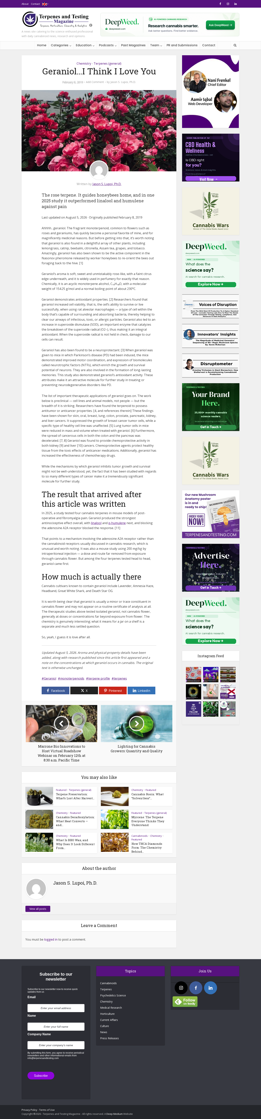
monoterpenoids (72, 678)
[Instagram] (181, 987)
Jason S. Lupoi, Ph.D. (123, 82)
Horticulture (107, 1014)
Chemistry (84, 63)
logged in (51, 939)
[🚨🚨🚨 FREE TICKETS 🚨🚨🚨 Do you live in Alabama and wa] (228, 691)
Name (32, 1015)
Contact (35, 4)
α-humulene (117, 523)
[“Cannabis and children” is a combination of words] (210, 691)
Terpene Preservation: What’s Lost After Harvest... (75, 796)
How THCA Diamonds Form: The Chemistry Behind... (146, 847)
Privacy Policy (29, 1110)
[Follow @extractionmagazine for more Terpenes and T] (193, 709)
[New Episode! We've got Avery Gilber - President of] (228, 709)
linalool (96, 523)
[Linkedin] (210, 987)
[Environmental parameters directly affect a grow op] (210, 709)
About (25, 4)
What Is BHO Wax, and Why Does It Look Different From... (75, 844)
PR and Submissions (182, 45)
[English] (44, 4)
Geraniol (50, 678)
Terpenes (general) (107, 63)
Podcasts (106, 45)
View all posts (37, 909)
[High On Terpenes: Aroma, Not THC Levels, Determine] (210, 674)
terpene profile (99, 678)
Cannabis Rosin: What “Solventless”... (147, 796)
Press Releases (109, 1038)
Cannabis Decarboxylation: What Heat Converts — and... (75, 821)
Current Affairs (109, 1020)
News (103, 1032)
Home (41, 45)
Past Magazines (133, 45)
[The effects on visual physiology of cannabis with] (193, 691)
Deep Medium (114, 1114)
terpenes (120, 678)
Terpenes (106, 989)
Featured (61, 790)
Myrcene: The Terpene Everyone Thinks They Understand (147, 821)
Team (154, 45)
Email (32, 997)
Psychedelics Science (113, 995)
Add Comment (95, 82)
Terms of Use (47, 1110)
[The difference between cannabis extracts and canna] (228, 674)
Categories (59, 45)
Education (84, 45)
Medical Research (111, 1007)
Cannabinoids (139, 836)
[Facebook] (195, 987)
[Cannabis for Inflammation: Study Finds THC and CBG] (193, 674)
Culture (104, 1026)
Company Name (39, 1034)
